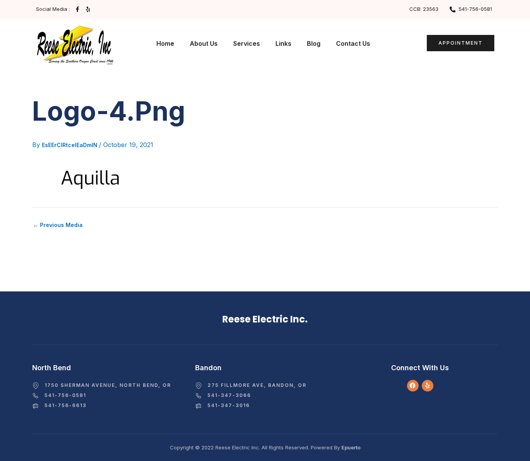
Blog (313, 43)
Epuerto (350, 447)
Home (165, 43)
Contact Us (353, 43)
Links (283, 43)
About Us (204, 43)
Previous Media (58, 225)
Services (246, 43)
